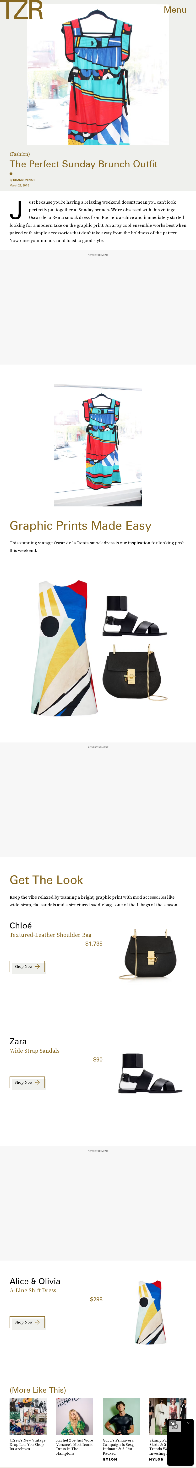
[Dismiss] (188, 1423)
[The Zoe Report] (21, 9)
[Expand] (172, 1423)
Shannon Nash (25, 180)
